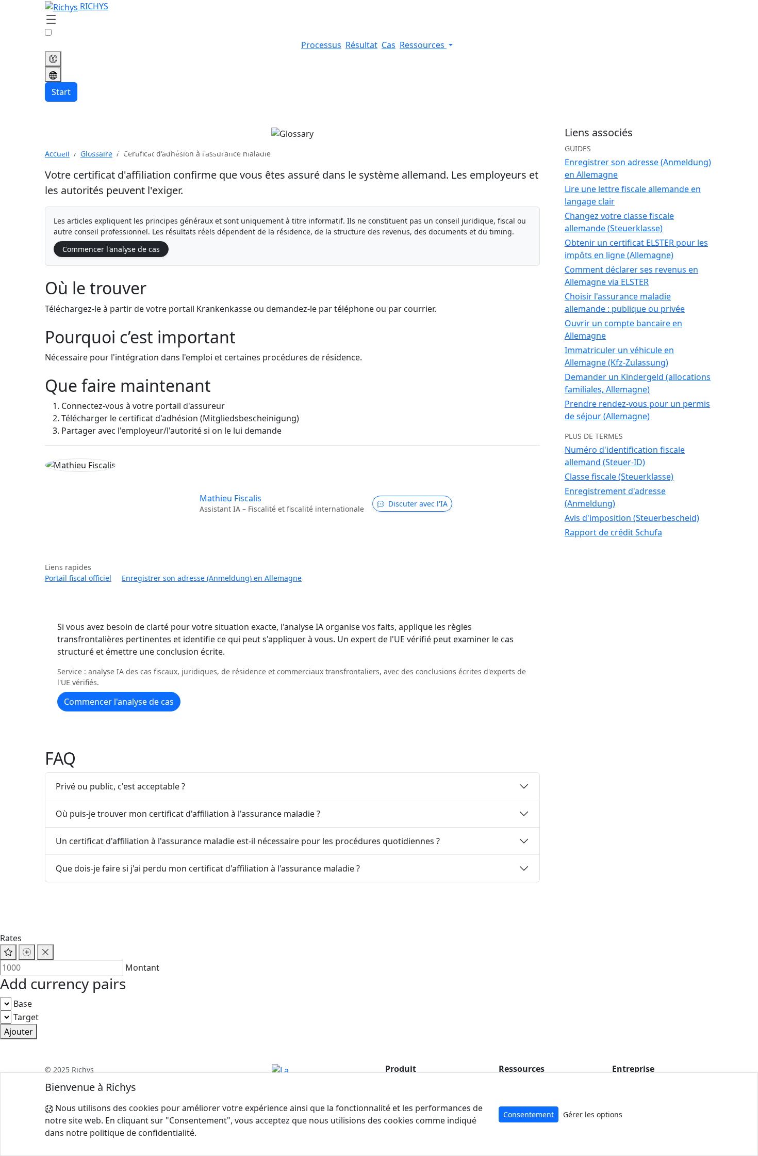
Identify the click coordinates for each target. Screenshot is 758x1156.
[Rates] (53, 59)
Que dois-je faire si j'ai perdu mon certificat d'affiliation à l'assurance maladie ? (208, 868)
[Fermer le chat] (45, 952)
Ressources (423, 45)
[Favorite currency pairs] (8, 952)
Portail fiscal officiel (78, 578)
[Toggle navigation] (51, 20)
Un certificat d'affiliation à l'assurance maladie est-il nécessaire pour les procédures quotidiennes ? (248, 841)
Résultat (361, 45)
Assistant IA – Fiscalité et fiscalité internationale (282, 509)
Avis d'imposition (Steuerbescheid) (632, 518)
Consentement (528, 1114)
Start (61, 92)
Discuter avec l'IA (418, 504)
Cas (389, 45)
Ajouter (18, 1031)
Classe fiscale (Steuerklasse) (619, 476)
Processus (321, 45)
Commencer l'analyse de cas (111, 249)
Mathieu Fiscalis (230, 498)
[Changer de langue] (53, 74)
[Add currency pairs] (27, 952)
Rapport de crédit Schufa (613, 532)
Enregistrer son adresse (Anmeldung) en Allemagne (212, 578)
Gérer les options (592, 1114)
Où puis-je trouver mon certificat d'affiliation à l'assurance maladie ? (188, 813)
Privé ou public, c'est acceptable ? (120, 786)
